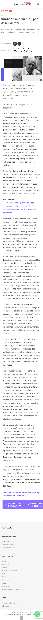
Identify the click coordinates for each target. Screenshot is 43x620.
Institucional (4, 4)
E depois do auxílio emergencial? (16, 206)
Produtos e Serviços (9, 603)
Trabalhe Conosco (8, 544)
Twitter (25, 50)
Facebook (20, 50)
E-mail (15, 50)
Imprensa (5, 564)
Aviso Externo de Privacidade (12, 589)
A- (19, 44)
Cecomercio (6, 580)
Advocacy (5, 606)
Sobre (4, 561)
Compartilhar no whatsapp (15, 505)
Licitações (5, 583)
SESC (3, 574)
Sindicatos (5, 567)
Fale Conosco (6, 541)
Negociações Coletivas (10, 571)
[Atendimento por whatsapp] (37, 614)
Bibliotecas (6, 586)
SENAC (4, 577)
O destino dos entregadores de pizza (18, 203)
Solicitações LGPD (8, 548)
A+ (15, 44)
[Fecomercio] (21, 4)
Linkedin (30, 50)
